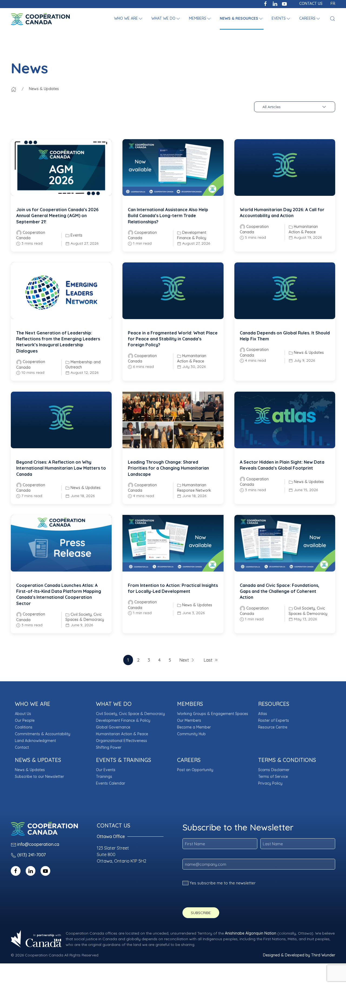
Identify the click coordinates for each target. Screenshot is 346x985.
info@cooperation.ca (38, 844)
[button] (128, 19)
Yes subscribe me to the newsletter (222, 882)
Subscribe (201, 912)
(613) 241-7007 (31, 854)
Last (208, 660)
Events (76, 235)
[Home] (13, 88)
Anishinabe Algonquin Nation (250, 933)
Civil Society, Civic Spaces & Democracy (84, 617)
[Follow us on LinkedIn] (275, 3)
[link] (61, 167)
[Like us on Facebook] (265, 3)
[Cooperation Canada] (40, 19)
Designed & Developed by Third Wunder (299, 955)
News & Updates (309, 352)
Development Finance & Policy (191, 235)
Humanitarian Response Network (194, 488)
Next (184, 660)
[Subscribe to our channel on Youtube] (284, 3)
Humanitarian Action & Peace (303, 229)
